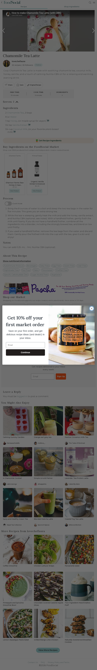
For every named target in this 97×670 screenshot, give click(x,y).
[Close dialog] (92, 308)
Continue (25, 352)
